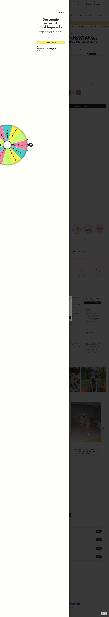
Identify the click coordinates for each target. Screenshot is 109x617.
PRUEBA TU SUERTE (51, 42)
